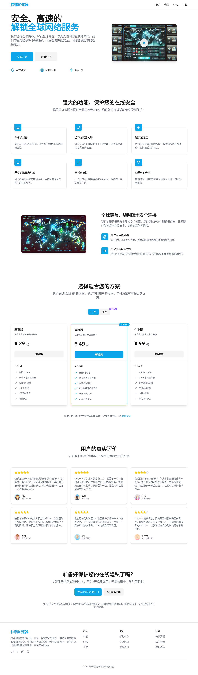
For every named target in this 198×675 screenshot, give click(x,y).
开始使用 (39, 354)
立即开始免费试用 (86, 592)
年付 (106, 311)
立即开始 (22, 57)
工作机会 (160, 641)
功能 (166, 4)
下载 (184, 4)
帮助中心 (124, 636)
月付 (93, 311)
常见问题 (124, 641)
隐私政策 (160, 647)
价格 (175, 4)
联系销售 (159, 354)
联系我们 (127, 416)
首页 (157, 4)
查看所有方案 (114, 592)
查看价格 (46, 57)
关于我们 (160, 636)
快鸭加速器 (95, 666)
